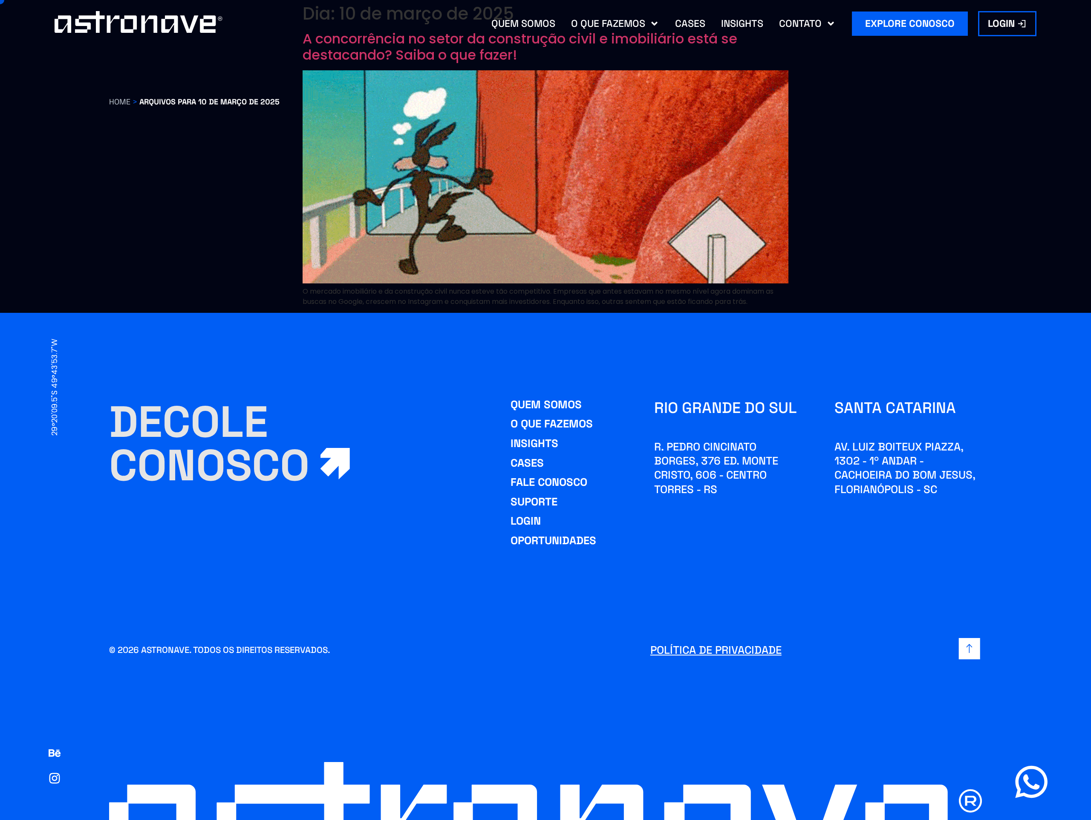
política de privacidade (716, 650)
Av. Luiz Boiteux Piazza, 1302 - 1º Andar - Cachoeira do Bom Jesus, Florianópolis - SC (904, 468)
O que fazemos (608, 23)
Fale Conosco (549, 482)
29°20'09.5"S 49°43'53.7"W (54, 387)
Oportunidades (553, 540)
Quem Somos (523, 23)
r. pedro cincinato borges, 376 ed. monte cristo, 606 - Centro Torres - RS (716, 468)
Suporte (534, 501)
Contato (800, 23)
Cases (690, 23)
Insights (742, 23)
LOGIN (526, 521)
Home (119, 102)
